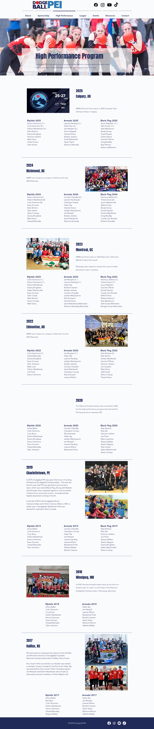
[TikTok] (116, 4)
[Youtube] (109, 4)
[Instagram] (102, 4)
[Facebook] (95, 4)
